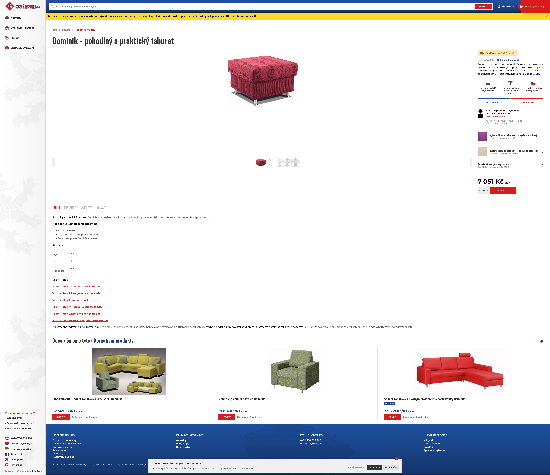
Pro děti (15, 38)
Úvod (54, 30)
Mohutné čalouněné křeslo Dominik (241, 399)
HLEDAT (483, 6)
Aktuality (181, 440)
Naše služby (183, 447)
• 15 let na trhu (13, 418)
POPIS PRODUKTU (494, 102)
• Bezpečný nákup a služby (21, 423)
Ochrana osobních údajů (66, 443)
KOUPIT (503, 190)
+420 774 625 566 (21, 438)
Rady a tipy (182, 443)
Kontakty (57, 453)
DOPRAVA (86, 208)
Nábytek (16, 17)
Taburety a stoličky (85, 30)
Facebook (16, 454)
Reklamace (59, 450)
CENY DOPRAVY (527, 102)
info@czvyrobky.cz (22, 443)
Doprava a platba (21, 449)
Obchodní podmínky (64, 440)
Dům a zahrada (432, 443)
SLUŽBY (101, 208)
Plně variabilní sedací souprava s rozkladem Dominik (87, 399)
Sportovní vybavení (22, 48)
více (538, 74)
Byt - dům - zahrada (23, 27)
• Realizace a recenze (18, 428)
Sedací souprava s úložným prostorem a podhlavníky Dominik (424, 399)
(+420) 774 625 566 (495, 116)
